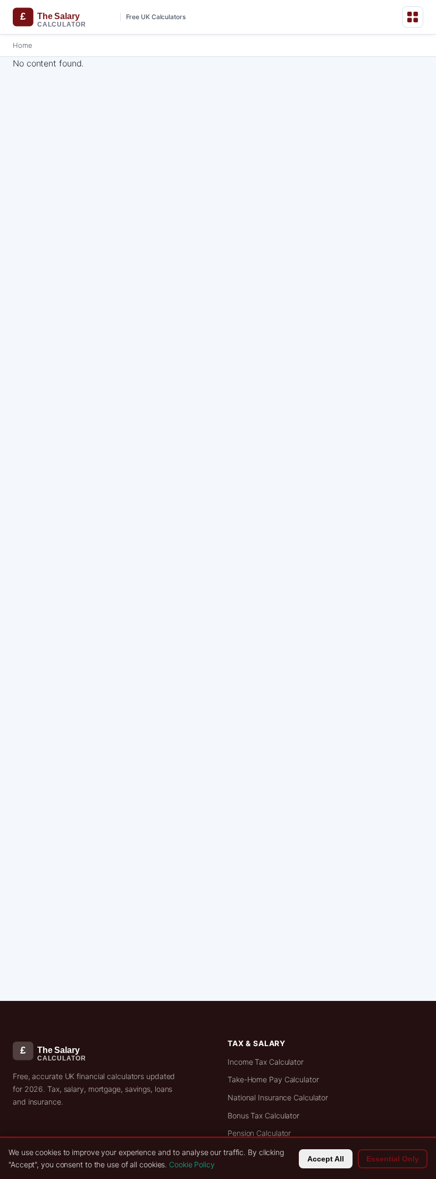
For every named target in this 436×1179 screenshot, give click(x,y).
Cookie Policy (192, 1164)
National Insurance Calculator (278, 1097)
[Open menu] (412, 17)
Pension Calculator (259, 1133)
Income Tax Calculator (266, 1061)
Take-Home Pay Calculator (273, 1079)
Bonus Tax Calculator (263, 1115)
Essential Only (392, 1159)
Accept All (325, 1159)
